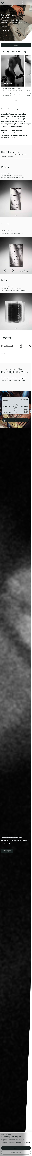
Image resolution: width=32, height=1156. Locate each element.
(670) (7, 26)
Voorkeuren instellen (16, 1152)
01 (10, 100)
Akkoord (16, 1148)
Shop (16, 45)
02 (16, 100)
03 (21, 100)
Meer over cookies (20, 1142)
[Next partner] (4, 353)
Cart (19, 2)
